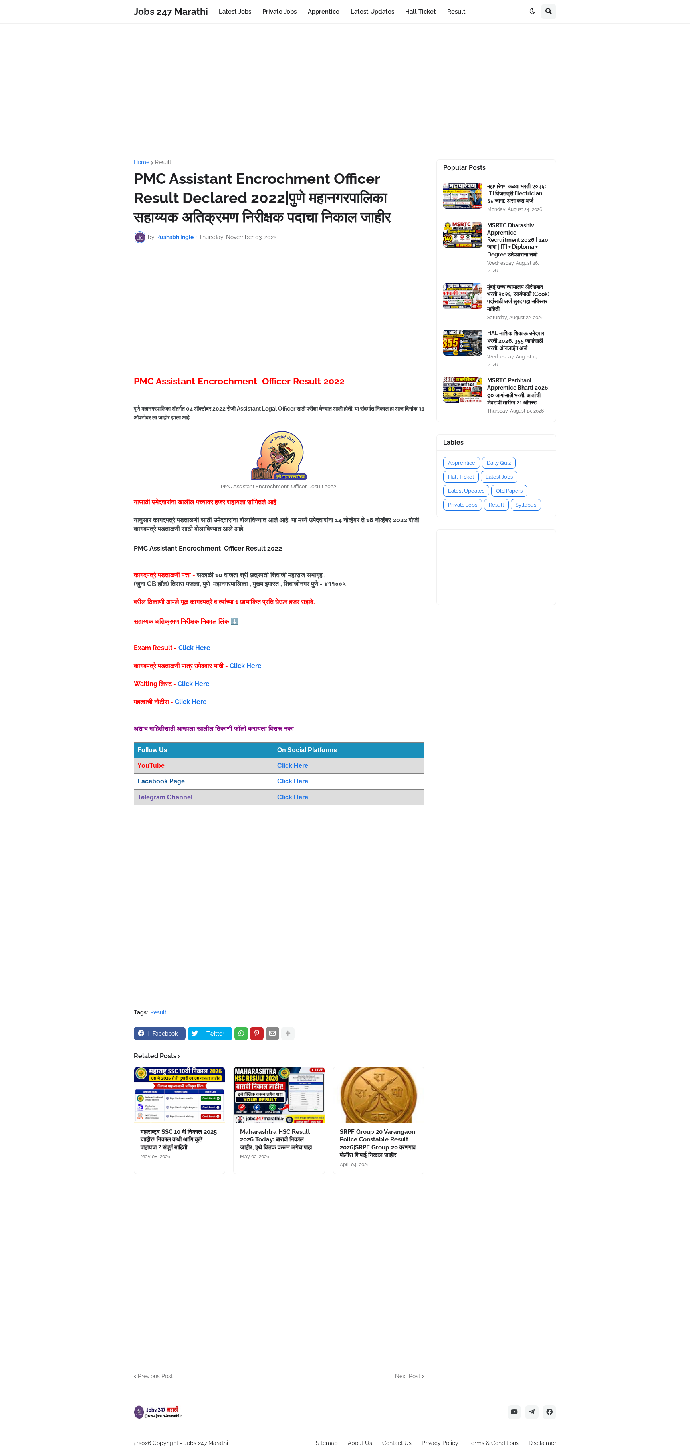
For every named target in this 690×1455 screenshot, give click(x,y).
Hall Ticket (461, 477)
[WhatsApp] (241, 1033)
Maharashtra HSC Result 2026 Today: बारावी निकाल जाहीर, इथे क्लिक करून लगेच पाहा (276, 1139)
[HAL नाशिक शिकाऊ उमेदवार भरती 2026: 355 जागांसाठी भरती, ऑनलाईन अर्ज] (462, 343)
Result (163, 162)
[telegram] (532, 1412)
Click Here (194, 648)
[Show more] (288, 1033)
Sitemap (327, 1443)
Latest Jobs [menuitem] (235, 11)
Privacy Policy (440, 1443)
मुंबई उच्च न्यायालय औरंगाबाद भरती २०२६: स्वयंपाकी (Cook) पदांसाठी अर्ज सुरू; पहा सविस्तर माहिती (518, 298)
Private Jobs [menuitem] (279, 11)
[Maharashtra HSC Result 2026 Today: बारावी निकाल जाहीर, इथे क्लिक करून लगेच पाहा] (279, 1095)
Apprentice (461, 463)
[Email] (272, 1033)
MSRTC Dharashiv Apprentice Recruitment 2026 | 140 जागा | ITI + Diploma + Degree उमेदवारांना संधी (517, 240)
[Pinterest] (257, 1033)
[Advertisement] (345, 91)
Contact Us (397, 1443)
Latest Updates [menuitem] (372, 11)
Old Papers (509, 491)
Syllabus (526, 505)
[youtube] (514, 1412)
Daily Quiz (499, 463)
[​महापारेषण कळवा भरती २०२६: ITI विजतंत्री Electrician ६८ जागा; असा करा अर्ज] (462, 196)
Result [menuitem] (456, 11)
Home (141, 162)
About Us (360, 1443)
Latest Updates (466, 491)
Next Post (407, 1376)
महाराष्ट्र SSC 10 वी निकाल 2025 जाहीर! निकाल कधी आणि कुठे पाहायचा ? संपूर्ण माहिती (179, 1139)
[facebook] (549, 1412)
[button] (532, 11)
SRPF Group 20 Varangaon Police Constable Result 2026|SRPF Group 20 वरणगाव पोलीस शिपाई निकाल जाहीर (378, 1143)
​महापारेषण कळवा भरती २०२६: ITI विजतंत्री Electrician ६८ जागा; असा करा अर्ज (516, 193)
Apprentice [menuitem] (323, 11)
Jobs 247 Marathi (171, 11)
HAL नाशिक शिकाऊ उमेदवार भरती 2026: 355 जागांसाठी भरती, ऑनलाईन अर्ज (515, 340)
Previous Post (155, 1376)
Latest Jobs (499, 477)
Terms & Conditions (493, 1443)
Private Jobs (462, 505)
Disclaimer (542, 1443)
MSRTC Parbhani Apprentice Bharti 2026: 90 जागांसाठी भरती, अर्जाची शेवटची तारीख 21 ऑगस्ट (518, 391)
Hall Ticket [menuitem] (420, 11)
